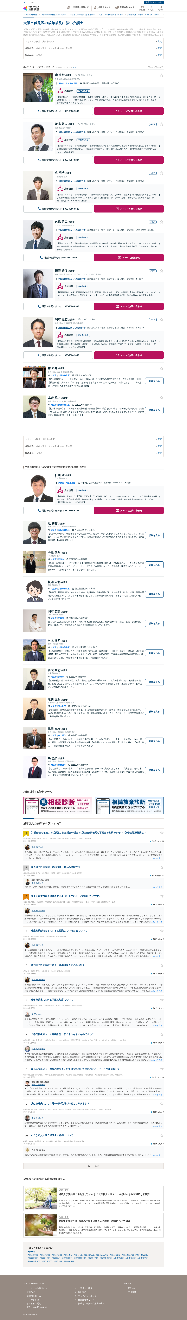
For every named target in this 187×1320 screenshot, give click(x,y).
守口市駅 (73, 559)
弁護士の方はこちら (154, 2)
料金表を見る (83, 91)
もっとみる (93, 1166)
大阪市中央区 (69, 1261)
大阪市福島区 (45, 1255)
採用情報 (132, 1292)
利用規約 (82, 1292)
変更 (160, 41)
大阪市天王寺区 (102, 1255)
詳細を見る (154, 381)
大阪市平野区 (46, 1261)
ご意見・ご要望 (85, 1288)
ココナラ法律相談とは (37, 1288)
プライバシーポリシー (88, 1296)
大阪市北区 (57, 1261)
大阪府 (61, 83)
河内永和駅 (76, 706)
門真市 (61, 618)
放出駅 (78, 405)
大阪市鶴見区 (71, 83)
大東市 (61, 677)
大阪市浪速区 (115, 1255)
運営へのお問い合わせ (37, 1307)
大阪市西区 (68, 1255)
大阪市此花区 (57, 1255)
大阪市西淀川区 (128, 1255)
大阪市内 (31, 1252)
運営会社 (132, 1288)
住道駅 (72, 676)
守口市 (61, 559)
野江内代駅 (80, 588)
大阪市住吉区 (93, 1258)
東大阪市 (62, 706)
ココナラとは (33, 1300)
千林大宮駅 (86, 483)
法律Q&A (31, 1292)
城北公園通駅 (81, 647)
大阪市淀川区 (130, 1258)
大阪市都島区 (64, 589)
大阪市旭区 (70, 483)
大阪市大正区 (89, 1255)
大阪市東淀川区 (141, 1255)
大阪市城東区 (64, 530)
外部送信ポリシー (86, 1300)
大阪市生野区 (45, 1258)
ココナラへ (30, 2)
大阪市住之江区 (34, 1261)
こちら (74, 67)
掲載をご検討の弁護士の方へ (91, 1303)
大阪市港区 (78, 1255)
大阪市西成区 (118, 1258)
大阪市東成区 (33, 1258)
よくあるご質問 (34, 1303)
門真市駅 (73, 618)
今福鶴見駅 (80, 530)
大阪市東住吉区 (105, 1258)
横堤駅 (86, 83)
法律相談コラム (34, 1296)
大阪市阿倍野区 (80, 1258)
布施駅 (74, 735)
